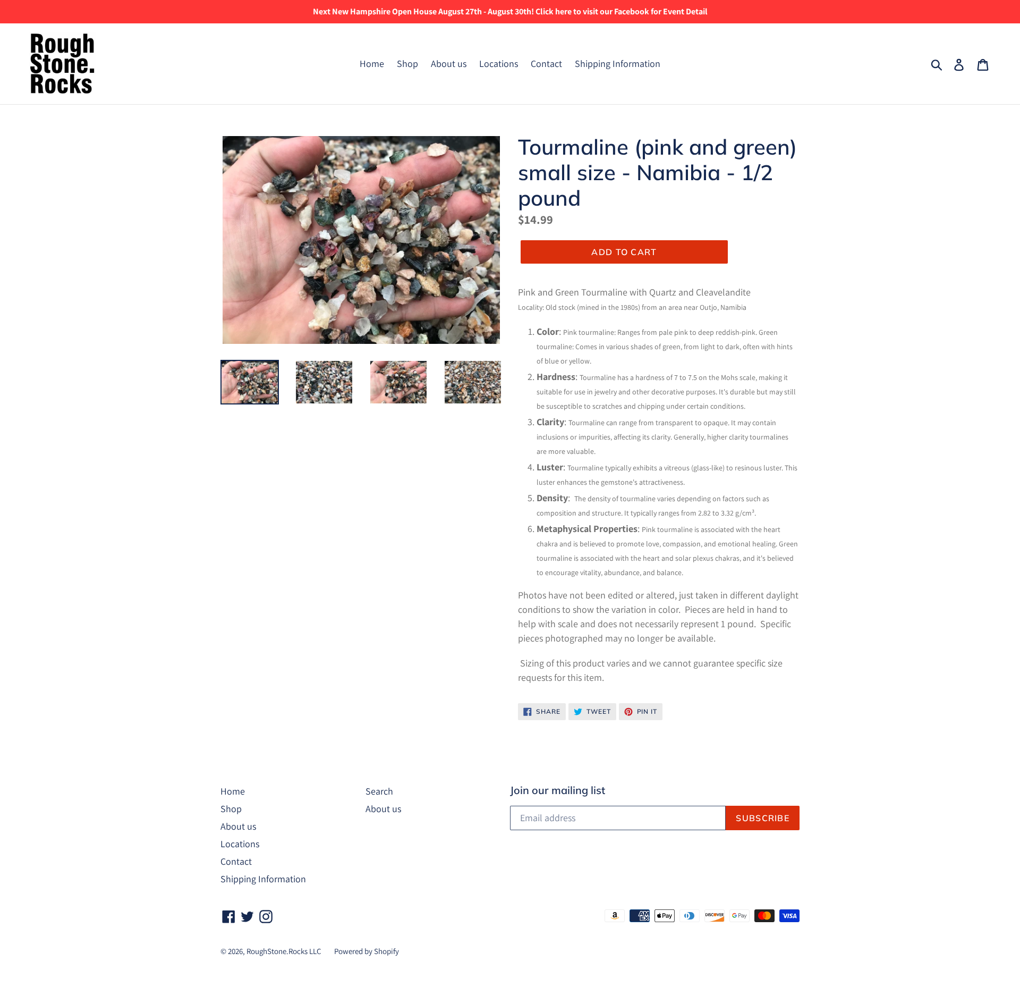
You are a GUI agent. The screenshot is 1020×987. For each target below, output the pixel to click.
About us (448, 63)
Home (372, 63)
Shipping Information (617, 63)
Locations (498, 63)
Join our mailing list (557, 790)
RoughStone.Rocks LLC (283, 951)
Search (379, 791)
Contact (546, 63)
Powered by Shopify (366, 951)
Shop (407, 63)
